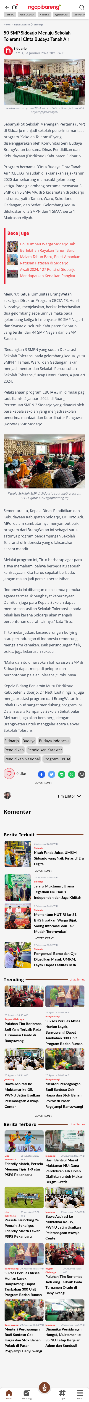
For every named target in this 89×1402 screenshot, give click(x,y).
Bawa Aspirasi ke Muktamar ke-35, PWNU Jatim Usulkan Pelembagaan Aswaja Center (22, 1095)
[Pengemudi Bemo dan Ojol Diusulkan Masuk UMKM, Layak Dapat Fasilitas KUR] (18, 955)
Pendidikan (14, 749)
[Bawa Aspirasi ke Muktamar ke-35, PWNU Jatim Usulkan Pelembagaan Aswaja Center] (24, 1059)
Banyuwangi (52, 1016)
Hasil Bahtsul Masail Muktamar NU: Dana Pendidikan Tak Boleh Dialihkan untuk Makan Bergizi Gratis (64, 1171)
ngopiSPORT (61, 14)
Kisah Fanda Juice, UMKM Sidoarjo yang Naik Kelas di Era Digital (59, 858)
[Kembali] (7, 7)
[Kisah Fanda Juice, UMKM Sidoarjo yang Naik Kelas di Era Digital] (18, 854)
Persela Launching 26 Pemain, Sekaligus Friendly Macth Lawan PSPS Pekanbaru (22, 1228)
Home (7, 24)
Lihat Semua (77, 979)
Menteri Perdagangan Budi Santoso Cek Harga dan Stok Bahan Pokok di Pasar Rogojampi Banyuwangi (64, 1095)
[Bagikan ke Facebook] (42, 774)
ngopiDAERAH (27, 14)
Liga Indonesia (10, 1157)
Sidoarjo (38, 24)
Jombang (10, 1079)
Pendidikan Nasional (22, 758)
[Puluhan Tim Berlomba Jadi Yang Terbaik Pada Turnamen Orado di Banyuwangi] (24, 998)
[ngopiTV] (14, 7)
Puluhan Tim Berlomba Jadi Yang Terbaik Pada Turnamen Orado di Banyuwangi (63, 1285)
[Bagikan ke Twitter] (52, 774)
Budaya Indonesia (54, 740)
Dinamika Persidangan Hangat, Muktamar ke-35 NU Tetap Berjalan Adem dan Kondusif (63, 1338)
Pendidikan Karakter (44, 749)
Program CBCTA (56, 758)
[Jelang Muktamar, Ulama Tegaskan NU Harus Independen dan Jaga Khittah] (18, 887)
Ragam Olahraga (14, 1019)
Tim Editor (66, 796)
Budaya (29, 740)
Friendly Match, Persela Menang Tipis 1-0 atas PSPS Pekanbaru (24, 1169)
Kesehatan (79, 14)
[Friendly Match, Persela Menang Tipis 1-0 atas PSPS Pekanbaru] (24, 1141)
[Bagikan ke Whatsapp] (72, 774)
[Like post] (9, 773)
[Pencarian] (81, 7)
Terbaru (9, 14)
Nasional (45, 14)
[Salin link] (81, 774)
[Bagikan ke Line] (62, 774)
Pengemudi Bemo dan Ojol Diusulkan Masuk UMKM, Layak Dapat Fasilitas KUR (55, 959)
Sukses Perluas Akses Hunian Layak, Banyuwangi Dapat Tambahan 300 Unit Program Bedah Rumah (64, 1032)
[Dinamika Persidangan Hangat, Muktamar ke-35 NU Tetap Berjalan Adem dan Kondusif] (64, 1310)
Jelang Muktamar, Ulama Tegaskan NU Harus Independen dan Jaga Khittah (57, 892)
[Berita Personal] (44, 1387)
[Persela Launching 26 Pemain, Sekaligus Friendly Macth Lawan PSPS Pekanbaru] (24, 1197)
